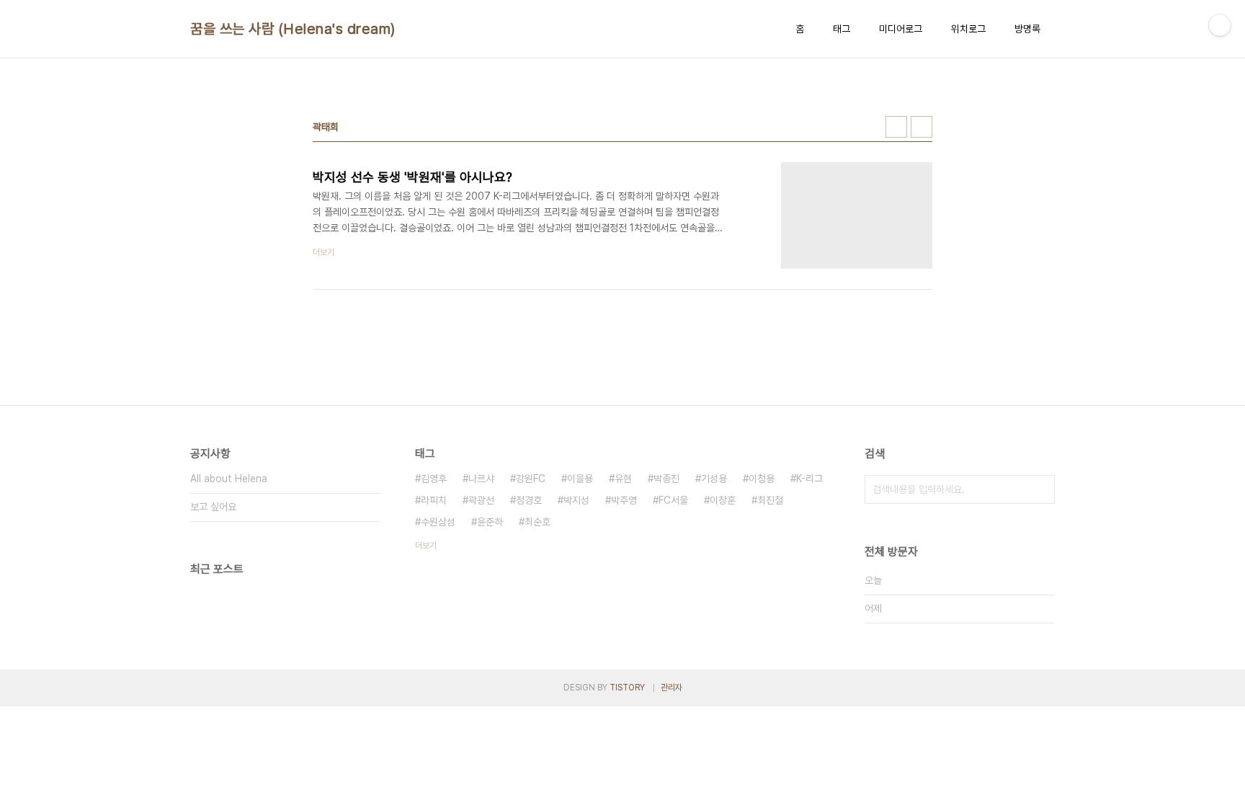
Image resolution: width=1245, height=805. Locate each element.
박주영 (624, 500)
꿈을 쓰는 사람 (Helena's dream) (293, 28)
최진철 (770, 500)
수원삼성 (438, 522)
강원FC (530, 478)
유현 (623, 478)
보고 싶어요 (213, 506)
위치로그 (968, 29)
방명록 (1027, 29)
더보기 (426, 546)
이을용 (580, 478)
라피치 (434, 500)
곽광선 (481, 500)
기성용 (714, 478)
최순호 (537, 522)
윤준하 (490, 522)
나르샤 (481, 478)
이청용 (762, 478)
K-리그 (809, 478)
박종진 (666, 478)
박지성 (576, 500)
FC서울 (673, 500)
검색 (1040, 489)
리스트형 (921, 127)
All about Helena (228, 478)
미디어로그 (900, 29)
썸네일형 (896, 127)
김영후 (434, 478)
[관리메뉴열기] (1220, 25)
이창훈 (723, 500)
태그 (841, 29)
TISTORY (627, 687)
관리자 (671, 687)
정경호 (529, 500)
